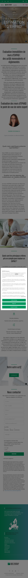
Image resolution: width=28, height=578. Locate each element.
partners (16, 274)
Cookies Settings (14, 300)
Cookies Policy (23, 296)
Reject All (14, 303)
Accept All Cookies (14, 307)
